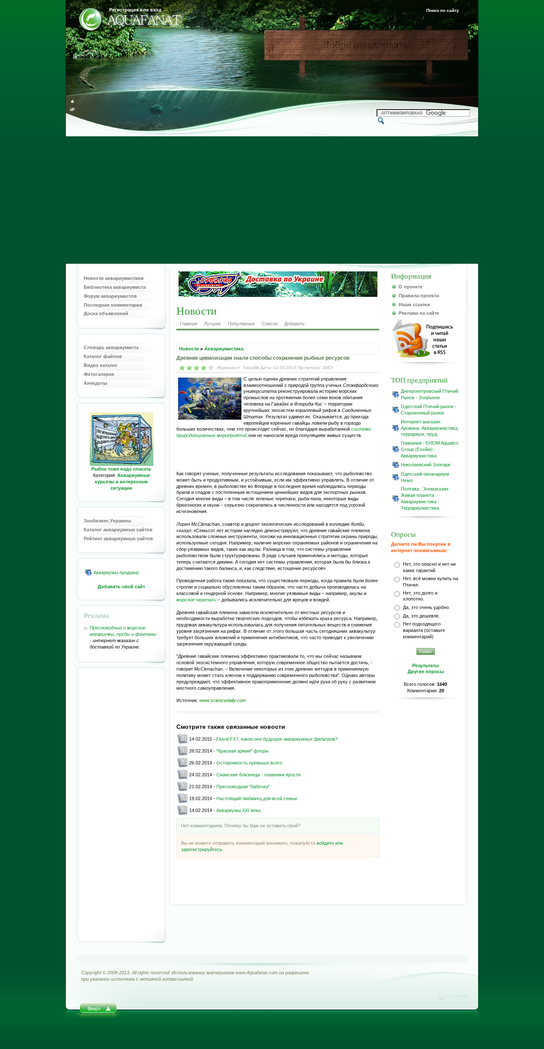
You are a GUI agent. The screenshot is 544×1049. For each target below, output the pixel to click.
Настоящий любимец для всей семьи (256, 798)
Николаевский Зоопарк (425, 464)
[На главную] (72, 101)
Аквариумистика (224, 348)
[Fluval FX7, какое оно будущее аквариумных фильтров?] (182, 742)
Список (270, 323)
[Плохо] (182, 367)
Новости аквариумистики (114, 278)
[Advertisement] (272, 200)
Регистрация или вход (135, 9)
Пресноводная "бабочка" (243, 786)
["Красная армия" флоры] (182, 754)
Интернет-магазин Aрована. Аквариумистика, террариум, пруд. (430, 428)
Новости (189, 348)
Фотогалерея (99, 374)
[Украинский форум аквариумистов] (90, 20)
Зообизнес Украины (107, 520)
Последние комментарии (113, 304)
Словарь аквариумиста (111, 347)
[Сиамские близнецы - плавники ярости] (182, 778)
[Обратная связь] (72, 109)
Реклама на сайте (419, 313)
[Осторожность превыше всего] (182, 766)
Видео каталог (101, 365)
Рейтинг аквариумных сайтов (118, 538)
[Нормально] (196, 367)
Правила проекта (419, 295)
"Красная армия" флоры (242, 750)
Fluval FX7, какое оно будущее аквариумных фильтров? (276, 739)
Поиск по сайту (442, 10)
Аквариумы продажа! (116, 572)
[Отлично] (211, 367)
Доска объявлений (106, 313)
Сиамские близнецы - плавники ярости (258, 774)
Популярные (241, 323)
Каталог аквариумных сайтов (118, 529)
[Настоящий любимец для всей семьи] (182, 801)
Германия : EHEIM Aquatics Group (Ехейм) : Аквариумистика (430, 449)
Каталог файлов (103, 356)
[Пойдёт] (189, 367)
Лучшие (212, 323)
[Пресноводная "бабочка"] (182, 789)
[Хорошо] (203, 367)
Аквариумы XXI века (238, 810)
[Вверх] (98, 1011)
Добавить (294, 323)
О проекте (410, 286)
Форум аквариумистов (110, 296)
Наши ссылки (414, 304)
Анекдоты (95, 383)
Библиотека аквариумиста (115, 287)
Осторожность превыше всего (249, 762)
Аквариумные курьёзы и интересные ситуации (122, 482)
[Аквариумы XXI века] (182, 813)
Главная (188, 323)
